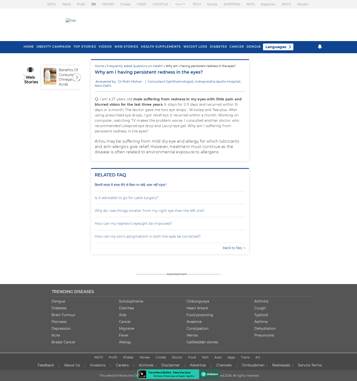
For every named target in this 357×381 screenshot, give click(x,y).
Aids (122, 315)
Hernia (192, 335)
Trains (245, 357)
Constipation (197, 328)
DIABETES (218, 46)
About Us (72, 365)
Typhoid (261, 315)
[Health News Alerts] (320, 46)
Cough (260, 308)
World (66, 4)
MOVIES (108, 4)
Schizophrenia (131, 301)
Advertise (198, 365)
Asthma (261, 322)
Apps (231, 357)
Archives (146, 365)
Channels (224, 365)
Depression (61, 328)
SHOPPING (232, 4)
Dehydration (265, 328)
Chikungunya (198, 301)
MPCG (286, 4)
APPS (250, 4)
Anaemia (194, 322)
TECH (197, 4)
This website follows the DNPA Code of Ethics (131, 375)
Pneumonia (264, 335)
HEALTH (180, 4)
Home (99, 66)
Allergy (125, 342)
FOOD (141, 4)
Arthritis (261, 301)
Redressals (281, 365)
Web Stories (126, 46)
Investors (98, 365)
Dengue (253, 46)
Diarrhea (126, 308)
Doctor (177, 357)
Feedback (46, 365)
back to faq (233, 248)
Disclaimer (170, 365)
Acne (55, 335)
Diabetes (59, 308)
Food (192, 357)
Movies (145, 357)
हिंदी (94, 4)
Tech (205, 357)
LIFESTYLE (160, 4)
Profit (81, 4)
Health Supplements (161, 46)
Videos (105, 46)
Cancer (237, 46)
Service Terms (310, 365)
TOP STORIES (84, 46)
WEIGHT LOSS (195, 46)
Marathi (302, 4)
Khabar (128, 357)
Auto (218, 357)
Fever (123, 335)
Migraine (126, 328)
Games (212, 4)
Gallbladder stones (202, 342)
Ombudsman (253, 365)
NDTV (51, 4)
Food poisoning (200, 315)
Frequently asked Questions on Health (135, 66)
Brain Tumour (63, 315)
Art (257, 357)
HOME (29, 46)
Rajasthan (268, 4)
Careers (122, 365)
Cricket (125, 4)
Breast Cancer (63, 342)
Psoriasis (59, 322)
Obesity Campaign (53, 46)
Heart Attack (197, 308)
